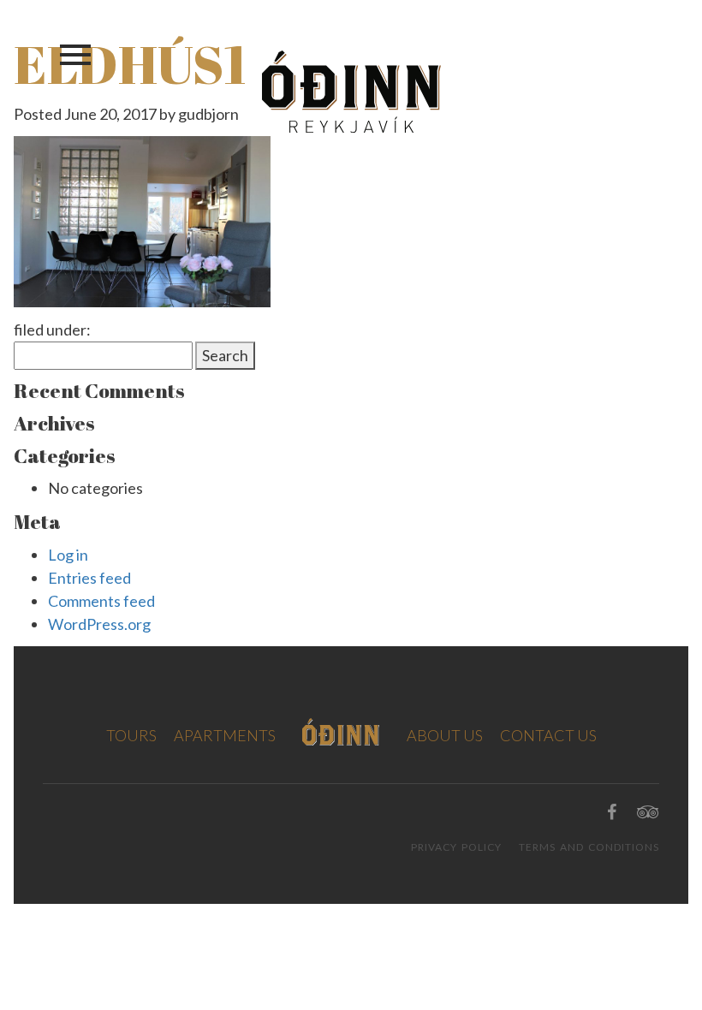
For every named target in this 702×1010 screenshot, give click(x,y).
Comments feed (101, 600)
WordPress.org (99, 624)
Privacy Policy (456, 847)
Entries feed (89, 577)
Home (341, 732)
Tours (131, 735)
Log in (68, 554)
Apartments (225, 735)
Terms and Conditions (589, 847)
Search (225, 355)
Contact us (548, 735)
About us (445, 735)
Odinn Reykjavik (351, 91)
